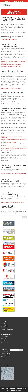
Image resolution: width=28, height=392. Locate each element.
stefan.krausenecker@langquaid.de (9, 39)
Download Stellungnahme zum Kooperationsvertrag (12, 202)
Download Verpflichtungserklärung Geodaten (11, 66)
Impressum (13, 388)
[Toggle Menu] (26, 5)
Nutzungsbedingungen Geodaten (8, 142)
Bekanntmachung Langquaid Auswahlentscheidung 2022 (13, 173)
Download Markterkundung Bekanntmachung (11, 88)
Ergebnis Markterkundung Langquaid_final (10, 103)
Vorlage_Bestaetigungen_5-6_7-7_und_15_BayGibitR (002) (13, 147)
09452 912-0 (8, 1)
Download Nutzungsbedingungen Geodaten (11, 64)
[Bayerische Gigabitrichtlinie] (8, 285)
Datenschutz (19, 388)
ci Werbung (11, 390)
